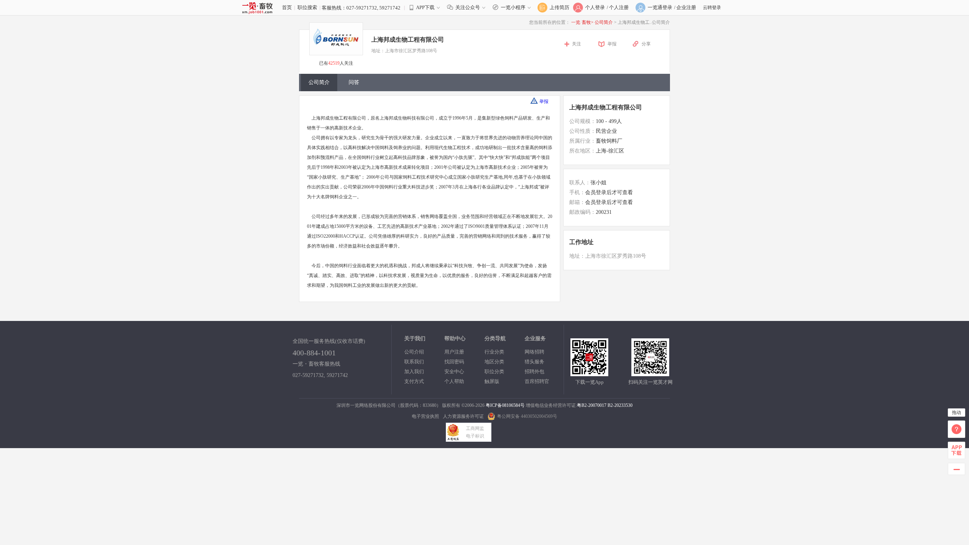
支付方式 (414, 381)
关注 (576, 44)
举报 (612, 44)
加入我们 (414, 371)
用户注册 (454, 352)
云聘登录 (712, 7)
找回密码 (454, 361)
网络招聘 (534, 352)
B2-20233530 (620, 405)
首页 (287, 7)
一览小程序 (513, 7)
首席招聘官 (537, 381)
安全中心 (454, 371)
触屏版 (491, 381)
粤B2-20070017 (591, 405)
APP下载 (425, 7)
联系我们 (414, 361)
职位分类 (494, 371)
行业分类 (494, 352)
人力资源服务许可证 (463, 416)
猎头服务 (534, 361)
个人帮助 (454, 381)
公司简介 (604, 22)
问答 (354, 82)
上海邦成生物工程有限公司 (605, 107)
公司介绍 (414, 352)
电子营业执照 (425, 416)
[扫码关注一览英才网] (650, 373)
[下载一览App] (589, 373)
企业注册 (686, 7)
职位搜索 (307, 7)
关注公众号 (467, 7)
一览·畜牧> (582, 22)
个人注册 (619, 7)
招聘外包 (534, 371)
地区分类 (494, 361)
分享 (646, 44)
